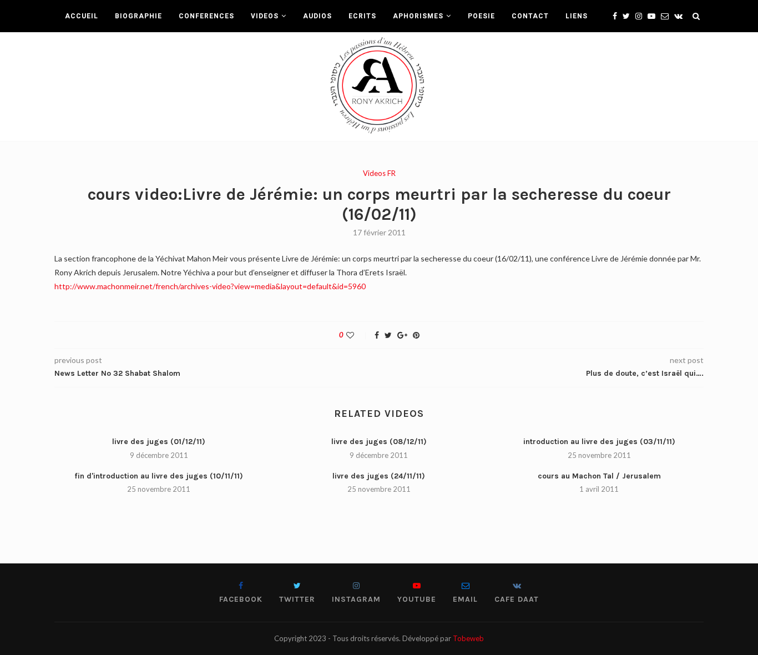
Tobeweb (468, 638)
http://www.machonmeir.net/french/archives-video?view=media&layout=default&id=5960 (210, 286)
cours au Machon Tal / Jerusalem (599, 476)
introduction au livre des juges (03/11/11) (599, 441)
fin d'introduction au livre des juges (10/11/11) (158, 476)
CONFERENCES (206, 16)
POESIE (481, 16)
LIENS (576, 16)
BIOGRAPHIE (138, 16)
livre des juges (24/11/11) (378, 476)
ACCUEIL (81, 16)
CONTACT (530, 16)
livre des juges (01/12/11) (158, 441)
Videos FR (379, 173)
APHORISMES (418, 16)
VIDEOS (265, 16)
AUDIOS (317, 16)
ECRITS (362, 16)
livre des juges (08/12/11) (379, 441)
